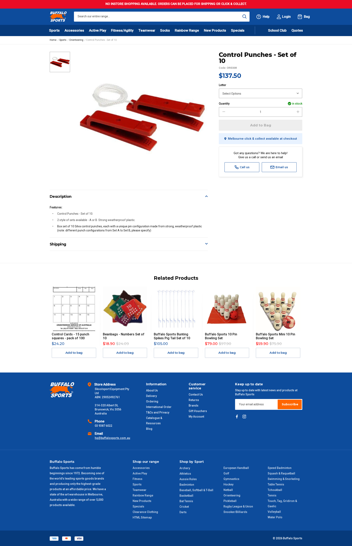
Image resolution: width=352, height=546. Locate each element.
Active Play (140, 473)
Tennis (272, 495)
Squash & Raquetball (281, 473)
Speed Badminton (280, 468)
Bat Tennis (186, 501)
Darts (183, 512)
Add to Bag (260, 125)
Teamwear (139, 490)
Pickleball (229, 501)
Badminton (186, 484)
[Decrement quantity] (223, 112)
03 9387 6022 (103, 425)
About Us (152, 390)
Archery (184, 468)
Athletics (185, 473)
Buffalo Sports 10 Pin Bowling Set (221, 336)
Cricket (184, 506)
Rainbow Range (143, 495)
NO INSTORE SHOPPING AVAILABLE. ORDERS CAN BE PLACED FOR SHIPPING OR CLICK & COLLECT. (176, 4)
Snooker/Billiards (235, 512)
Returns (194, 400)
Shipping (58, 244)
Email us (281, 167)
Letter (222, 85)
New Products (215, 30)
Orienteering (231, 495)
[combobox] (162, 17)
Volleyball (274, 511)
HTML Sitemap (142, 517)
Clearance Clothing (145, 512)
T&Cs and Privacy (157, 412)
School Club (277, 30)
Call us (244, 167)
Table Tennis (276, 484)
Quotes (297, 30)
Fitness (137, 479)
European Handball (236, 468)
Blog (149, 428)
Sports (137, 484)
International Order (159, 407)
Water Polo (275, 517)
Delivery (151, 396)
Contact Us (196, 394)
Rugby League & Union (238, 506)
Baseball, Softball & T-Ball (196, 490)
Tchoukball (275, 490)
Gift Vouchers (198, 411)
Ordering (152, 401)
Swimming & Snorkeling (284, 479)
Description (61, 196)
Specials (138, 506)
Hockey (228, 484)
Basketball (186, 495)
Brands (193, 405)
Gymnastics (231, 479)
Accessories (141, 468)
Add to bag (74, 353)
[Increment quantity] (298, 112)
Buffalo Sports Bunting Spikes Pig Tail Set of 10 (172, 336)
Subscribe (290, 404)
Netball (228, 490)
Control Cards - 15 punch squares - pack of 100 (70, 336)
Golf (226, 473)
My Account (196, 416)
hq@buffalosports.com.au (112, 438)
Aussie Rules (188, 479)
